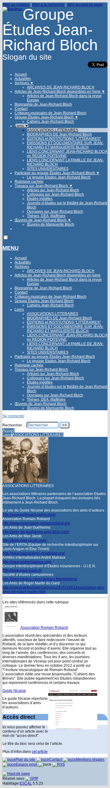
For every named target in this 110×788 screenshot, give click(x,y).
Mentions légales (90, 759)
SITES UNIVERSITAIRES (47, 169)
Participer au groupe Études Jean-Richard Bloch (57, 173)
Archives (24, 83)
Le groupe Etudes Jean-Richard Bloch (58, 177)
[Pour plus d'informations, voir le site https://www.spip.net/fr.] (31, 778)
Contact (21, 109)
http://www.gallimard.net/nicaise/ (29, 514)
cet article (40, 751)
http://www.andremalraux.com (26, 562)
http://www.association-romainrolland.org (36, 523)
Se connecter (13, 416)
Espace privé (27, 764)
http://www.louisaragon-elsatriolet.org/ (33, 553)
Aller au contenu (16, 4)
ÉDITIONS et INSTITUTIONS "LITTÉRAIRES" (64, 139)
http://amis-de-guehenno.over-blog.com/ (35, 532)
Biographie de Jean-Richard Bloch (43, 104)
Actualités (23, 79)
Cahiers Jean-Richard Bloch (50, 121)
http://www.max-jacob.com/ (24, 540)
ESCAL (26, 783)
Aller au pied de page (85, 4)
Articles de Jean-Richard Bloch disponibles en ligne (60, 91)
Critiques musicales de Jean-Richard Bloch (50, 113)
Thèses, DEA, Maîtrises (46, 216)
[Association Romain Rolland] (11, 627)
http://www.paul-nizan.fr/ (22, 570)
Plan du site (26, 759)
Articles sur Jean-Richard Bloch (53, 190)
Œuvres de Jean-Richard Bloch (43, 220)
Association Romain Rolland (44, 627)
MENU (10, 248)
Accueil (21, 74)
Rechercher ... (14, 425)
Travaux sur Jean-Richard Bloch (44, 186)
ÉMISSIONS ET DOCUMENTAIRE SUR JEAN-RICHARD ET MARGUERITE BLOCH (65, 145)
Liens (21, 126)
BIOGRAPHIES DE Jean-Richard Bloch (59, 134)
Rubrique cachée (29, 181)
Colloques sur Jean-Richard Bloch (55, 194)
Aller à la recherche (48, 4)
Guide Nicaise (14, 691)
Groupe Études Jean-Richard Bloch (46, 117)
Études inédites (40, 199)
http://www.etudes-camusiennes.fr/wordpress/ (39, 579)
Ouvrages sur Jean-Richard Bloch (55, 211)
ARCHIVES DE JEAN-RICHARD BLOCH (60, 87)
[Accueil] (12, 9)
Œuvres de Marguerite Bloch (50, 224)
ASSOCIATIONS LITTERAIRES (52, 130)
